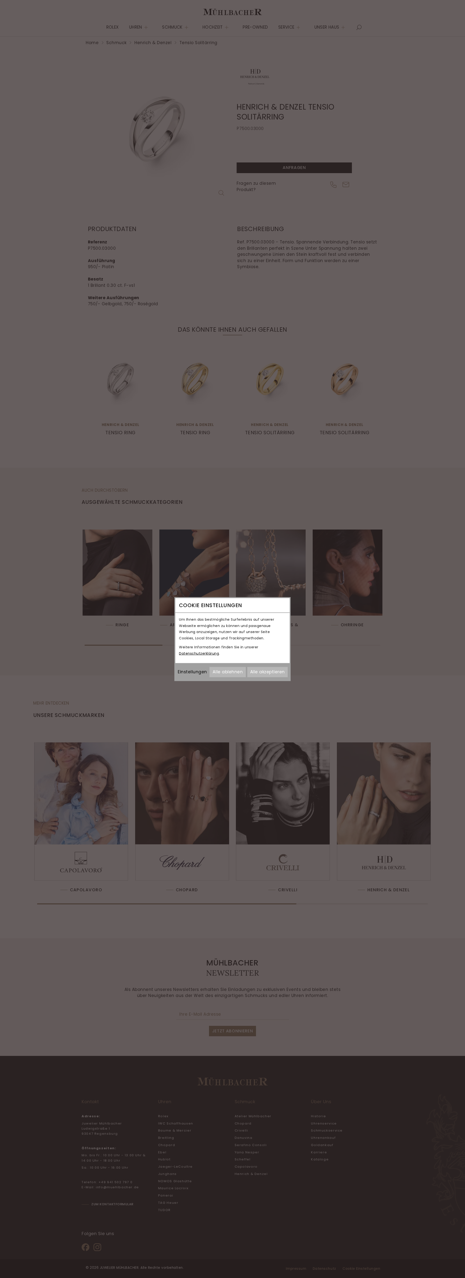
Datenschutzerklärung (199, 653)
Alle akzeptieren (267, 672)
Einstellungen (192, 672)
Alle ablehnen (228, 672)
